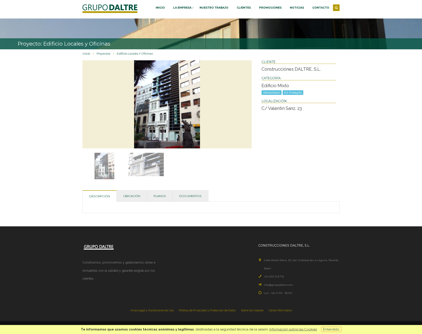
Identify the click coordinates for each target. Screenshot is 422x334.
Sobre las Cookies (252, 310)
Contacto (320, 7)
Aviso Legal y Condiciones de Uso (152, 310)
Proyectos (103, 53)
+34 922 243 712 (274, 276)
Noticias (297, 7)
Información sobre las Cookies (293, 329)
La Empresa (182, 7)
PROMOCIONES (270, 7)
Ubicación (131, 196)
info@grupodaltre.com (278, 284)
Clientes (244, 7)
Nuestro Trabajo (214, 7)
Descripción (99, 196)
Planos (160, 196)
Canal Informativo (280, 310)
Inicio (160, 7)
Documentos (190, 196)
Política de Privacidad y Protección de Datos (207, 310)
